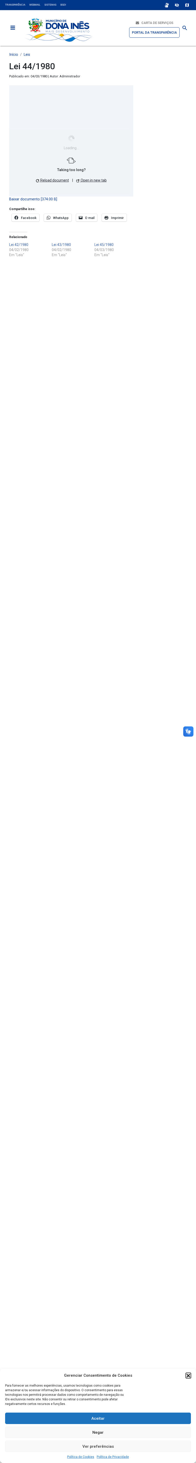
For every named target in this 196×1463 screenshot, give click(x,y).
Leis (27, 54)
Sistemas (50, 5)
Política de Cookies (80, 1457)
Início (13, 54)
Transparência (15, 5)
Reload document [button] (54, 180)
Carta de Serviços (156, 23)
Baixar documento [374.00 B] (33, 199)
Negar (98, 1432)
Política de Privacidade (113, 1457)
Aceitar (98, 1418)
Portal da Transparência (154, 32)
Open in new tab (93, 180)
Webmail (34, 5)
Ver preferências (98, 1446)
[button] (188, 1375)
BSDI (63, 5)
